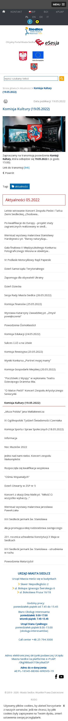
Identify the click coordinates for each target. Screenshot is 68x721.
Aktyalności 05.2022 (22, 199)
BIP (33, 11)
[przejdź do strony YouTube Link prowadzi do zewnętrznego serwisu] (61, 676)
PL (26, 17)
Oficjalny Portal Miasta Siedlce (20, 42)
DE (41, 17)
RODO (34, 699)
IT (48, 17)
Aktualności (25, 88)
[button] (58, 4)
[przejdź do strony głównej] (3, 11)
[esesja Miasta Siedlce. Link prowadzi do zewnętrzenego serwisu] (47, 42)
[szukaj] (61, 78)
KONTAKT (16, 11)
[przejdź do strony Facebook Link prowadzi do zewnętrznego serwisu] (56, 676)
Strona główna (10, 88)
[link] (26, 167)
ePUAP (60, 11)
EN (34, 17)
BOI (46, 11)
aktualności (21, 186)
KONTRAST (37, 21)
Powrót (9, 173)
